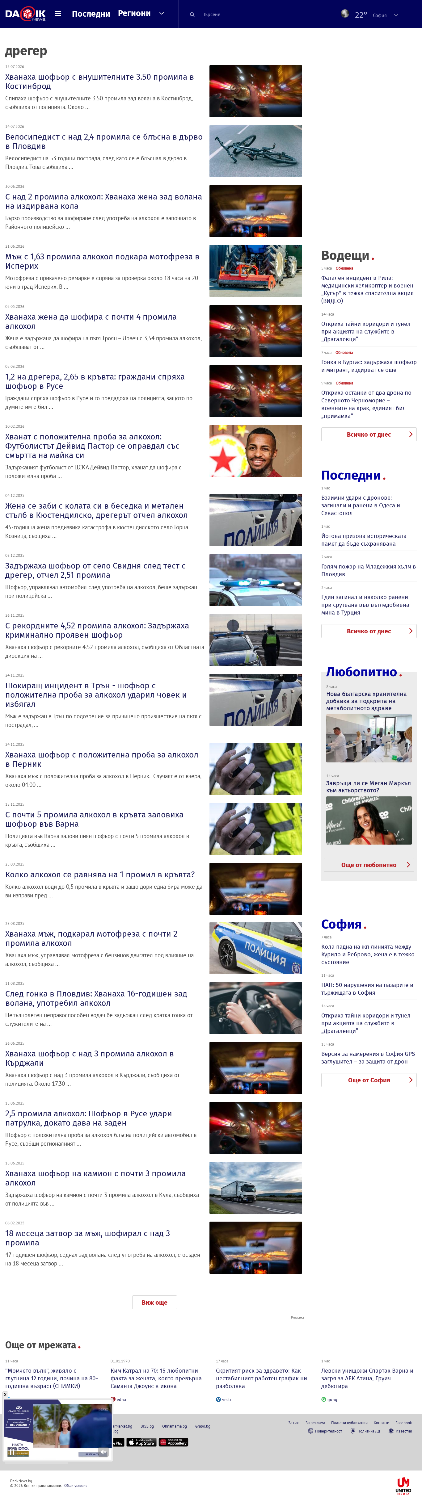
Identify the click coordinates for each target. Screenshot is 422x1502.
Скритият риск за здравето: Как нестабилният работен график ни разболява (261, 1378)
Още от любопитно (369, 865)
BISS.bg (147, 1426)
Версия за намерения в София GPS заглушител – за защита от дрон (368, 1057)
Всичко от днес (369, 434)
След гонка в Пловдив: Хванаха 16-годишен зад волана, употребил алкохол (96, 998)
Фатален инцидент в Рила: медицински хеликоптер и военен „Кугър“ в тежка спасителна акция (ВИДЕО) (367, 289)
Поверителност (328, 1431)
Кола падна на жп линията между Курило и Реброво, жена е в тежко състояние (368, 954)
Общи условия (75, 1485)
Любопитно (361, 672)
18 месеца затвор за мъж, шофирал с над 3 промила (87, 1238)
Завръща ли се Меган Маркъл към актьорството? (368, 786)
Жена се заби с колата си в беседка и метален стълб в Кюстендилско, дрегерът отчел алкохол (96, 510)
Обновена (344, 268)
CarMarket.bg (121, 1426)
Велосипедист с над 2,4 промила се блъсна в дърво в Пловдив (104, 141)
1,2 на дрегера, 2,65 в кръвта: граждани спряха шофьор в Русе (95, 381)
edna (121, 1399)
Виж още (154, 1302)
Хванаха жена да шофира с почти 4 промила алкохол (91, 321)
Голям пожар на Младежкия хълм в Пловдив (368, 570)
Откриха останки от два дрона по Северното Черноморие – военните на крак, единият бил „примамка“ (366, 404)
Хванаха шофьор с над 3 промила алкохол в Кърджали (89, 1058)
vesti (226, 1399)
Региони (134, 13)
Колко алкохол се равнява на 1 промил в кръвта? (100, 874)
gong (332, 1399)
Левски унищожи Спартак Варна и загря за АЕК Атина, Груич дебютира (367, 1378)
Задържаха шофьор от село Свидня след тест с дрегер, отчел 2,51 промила (95, 570)
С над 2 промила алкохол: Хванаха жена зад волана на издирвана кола (103, 201)
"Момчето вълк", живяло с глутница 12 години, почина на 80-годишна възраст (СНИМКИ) (51, 1378)
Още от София (369, 1080)
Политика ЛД (368, 1431)
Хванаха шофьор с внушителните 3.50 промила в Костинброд (99, 81)
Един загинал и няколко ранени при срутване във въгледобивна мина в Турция (365, 605)
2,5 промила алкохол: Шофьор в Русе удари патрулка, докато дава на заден (88, 1118)
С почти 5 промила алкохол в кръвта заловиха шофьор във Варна (94, 819)
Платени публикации (349, 1422)
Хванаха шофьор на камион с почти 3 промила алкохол (95, 1178)
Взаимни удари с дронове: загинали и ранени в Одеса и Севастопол (360, 505)
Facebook (403, 1422)
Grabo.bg (202, 1426)
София (341, 924)
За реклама (315, 1422)
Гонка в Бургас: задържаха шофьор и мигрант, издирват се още (369, 366)
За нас (293, 1422)
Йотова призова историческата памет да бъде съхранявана (364, 539)
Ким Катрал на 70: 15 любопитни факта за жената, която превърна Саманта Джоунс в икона (156, 1378)
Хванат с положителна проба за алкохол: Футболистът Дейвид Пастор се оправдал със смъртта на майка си (92, 446)
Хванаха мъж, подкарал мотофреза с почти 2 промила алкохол (91, 938)
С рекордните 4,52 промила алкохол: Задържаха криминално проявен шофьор (97, 630)
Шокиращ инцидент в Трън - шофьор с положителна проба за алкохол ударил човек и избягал (96, 695)
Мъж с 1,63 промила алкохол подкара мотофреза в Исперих (102, 261)
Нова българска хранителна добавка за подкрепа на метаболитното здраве (366, 701)
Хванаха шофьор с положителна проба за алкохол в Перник (101, 759)
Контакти (381, 1422)
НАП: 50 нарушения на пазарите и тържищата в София (367, 988)
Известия (404, 1431)
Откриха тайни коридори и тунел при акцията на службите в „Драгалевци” (366, 331)
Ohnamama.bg (174, 1426)
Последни (91, 14)
